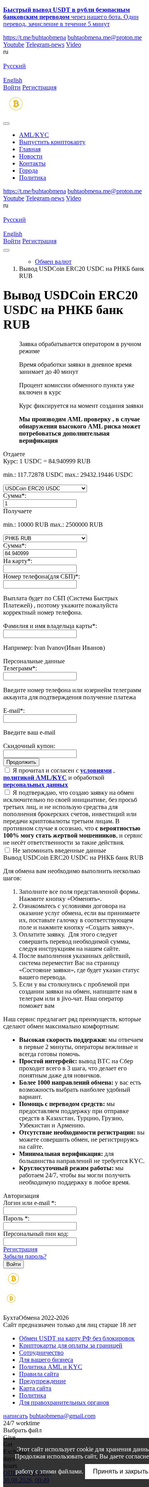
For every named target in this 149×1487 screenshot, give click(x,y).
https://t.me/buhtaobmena (34, 37)
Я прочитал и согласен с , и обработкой (59, 777)
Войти (12, 87)
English (12, 80)
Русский (14, 66)
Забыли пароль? (24, 1256)
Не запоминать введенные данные (58, 850)
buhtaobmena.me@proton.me (105, 37)
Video (73, 44)
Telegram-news (45, 44)
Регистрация (39, 87)
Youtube (13, 44)
